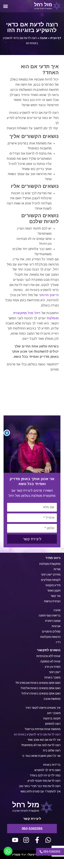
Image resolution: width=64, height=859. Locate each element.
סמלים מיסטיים (51, 631)
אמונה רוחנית (52, 620)
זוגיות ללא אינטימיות (48, 656)
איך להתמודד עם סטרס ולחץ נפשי (40, 791)
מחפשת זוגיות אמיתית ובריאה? (42, 729)
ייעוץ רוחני (54, 672)
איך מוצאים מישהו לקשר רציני (42, 707)
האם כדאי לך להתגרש (47, 770)
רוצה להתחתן (52, 723)
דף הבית (55, 38)
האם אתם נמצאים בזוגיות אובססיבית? (37, 682)
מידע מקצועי (52, 585)
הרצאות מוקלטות (50, 636)
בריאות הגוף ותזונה (49, 615)
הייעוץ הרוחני (49, 295)
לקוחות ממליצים (50, 579)
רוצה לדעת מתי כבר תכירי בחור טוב (39, 786)
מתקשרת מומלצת (49, 563)
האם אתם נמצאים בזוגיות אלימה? (40, 688)
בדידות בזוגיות (51, 764)
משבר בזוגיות (52, 677)
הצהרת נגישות (52, 601)
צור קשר (55, 595)
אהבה (43, 38)
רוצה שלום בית (51, 750)
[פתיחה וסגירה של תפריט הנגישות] (7, 433)
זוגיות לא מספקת (50, 661)
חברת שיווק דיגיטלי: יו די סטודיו (32, 854)
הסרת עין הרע (52, 666)
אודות (57, 569)
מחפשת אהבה (52, 698)
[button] (5, 6)
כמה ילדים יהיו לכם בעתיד (45, 775)
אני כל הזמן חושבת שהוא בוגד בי (41, 755)
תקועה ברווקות (51, 718)
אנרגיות (56, 626)
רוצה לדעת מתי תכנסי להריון (44, 780)
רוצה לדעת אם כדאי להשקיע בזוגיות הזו (37, 734)
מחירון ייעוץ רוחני (50, 574)
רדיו (58, 642)
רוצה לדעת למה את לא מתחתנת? (40, 745)
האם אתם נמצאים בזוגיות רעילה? (40, 693)
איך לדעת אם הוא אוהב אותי (44, 739)
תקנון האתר (53, 590)
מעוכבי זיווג (53, 713)
